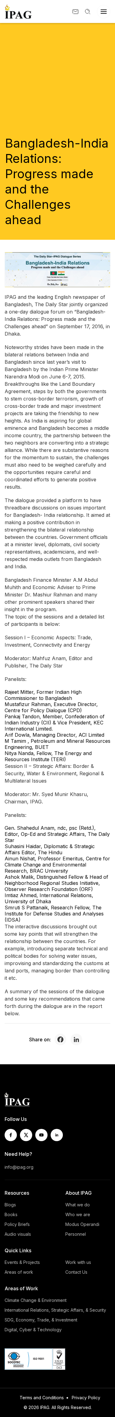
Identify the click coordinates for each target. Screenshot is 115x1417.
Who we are (77, 1214)
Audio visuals (18, 1234)
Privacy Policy (86, 1397)
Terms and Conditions (42, 1397)
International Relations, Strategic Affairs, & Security (55, 1310)
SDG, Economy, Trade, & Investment (41, 1319)
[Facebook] (62, 1039)
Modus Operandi (82, 1224)
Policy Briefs (17, 1224)
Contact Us (76, 1272)
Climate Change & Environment (36, 1300)
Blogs (10, 1204)
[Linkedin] (78, 1039)
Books (11, 1214)
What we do (77, 1204)
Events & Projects (22, 1262)
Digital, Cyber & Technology (33, 1329)
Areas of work (19, 1272)
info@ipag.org (19, 1167)
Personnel (75, 1234)
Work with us (78, 1262)
